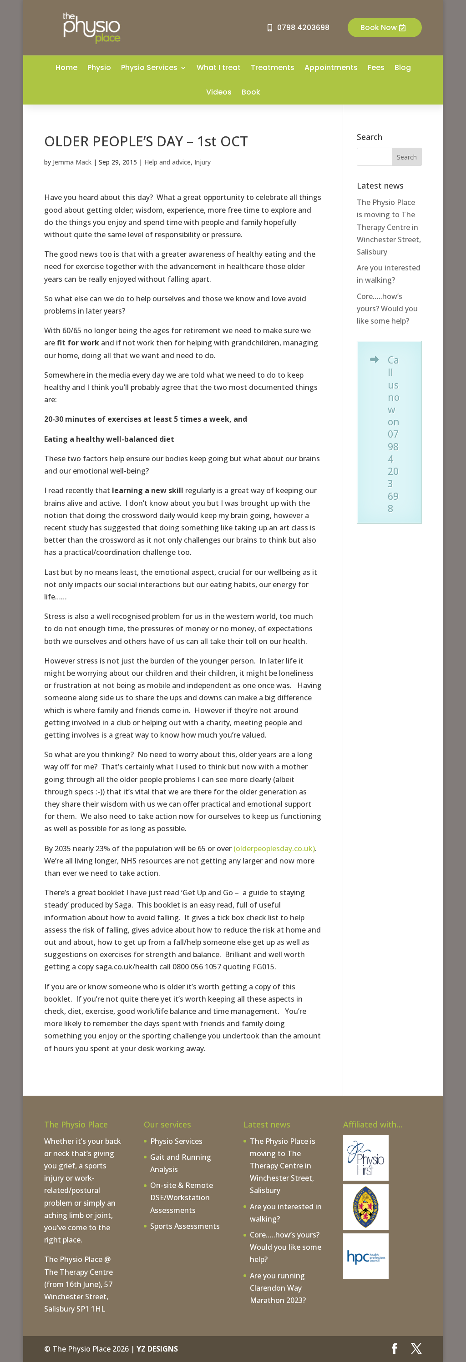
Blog (403, 67)
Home (66, 67)
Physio (99, 67)
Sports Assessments (185, 1226)
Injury (202, 162)
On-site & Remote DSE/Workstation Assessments (181, 1197)
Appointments (331, 67)
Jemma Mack (72, 162)
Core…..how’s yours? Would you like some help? (387, 308)
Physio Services (149, 67)
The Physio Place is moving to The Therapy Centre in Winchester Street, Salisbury (389, 227)
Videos (219, 92)
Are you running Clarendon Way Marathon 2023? (278, 1288)
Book (251, 92)
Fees (376, 67)
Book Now (378, 27)
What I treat (219, 67)
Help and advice (167, 162)
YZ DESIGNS (157, 1349)
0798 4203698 (303, 27)
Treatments (272, 67)
